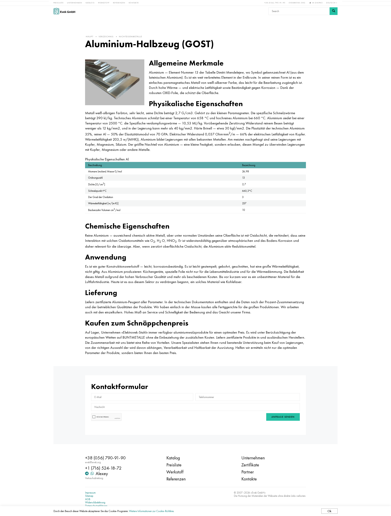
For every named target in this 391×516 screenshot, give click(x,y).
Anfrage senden (283, 416)
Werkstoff (104, 3)
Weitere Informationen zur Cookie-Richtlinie (151, 511)
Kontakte (134, 3)
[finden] (334, 11)
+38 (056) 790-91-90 (274, 3)
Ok (329, 511)
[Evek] (64, 11)
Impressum (90, 492)
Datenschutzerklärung (96, 505)
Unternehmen (74, 3)
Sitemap (89, 496)
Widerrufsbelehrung (95, 502)
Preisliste (58, 3)
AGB (87, 499)
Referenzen (119, 3)
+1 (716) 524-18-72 (103, 468)
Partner (247, 472)
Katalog (90, 3)
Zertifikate (250, 465)
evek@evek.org (297, 3)
